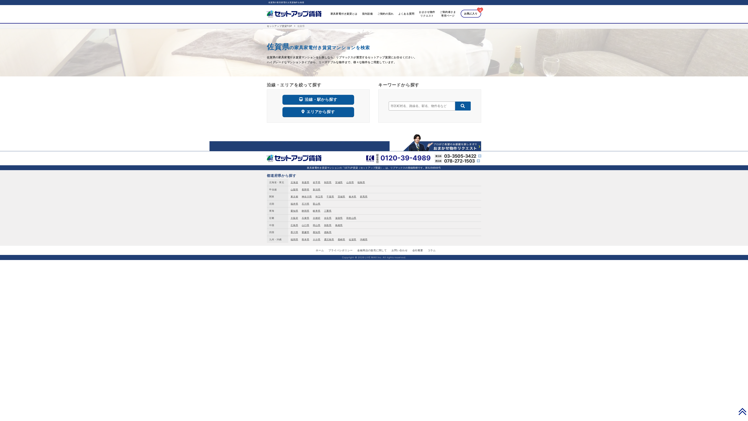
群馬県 (363, 196)
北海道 (294, 182)
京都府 (316, 218)
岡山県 (316, 225)
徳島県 (328, 232)
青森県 (305, 182)
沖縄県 (363, 239)
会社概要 (417, 250)
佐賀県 (352, 239)
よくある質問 (406, 13)
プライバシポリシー (340, 250)
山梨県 (294, 189)
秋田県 (328, 182)
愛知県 (294, 210)
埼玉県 (319, 196)
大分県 (316, 239)
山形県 (350, 182)
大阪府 (294, 218)
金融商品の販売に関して (372, 250)
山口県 (305, 225)
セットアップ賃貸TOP (279, 26)
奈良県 (328, 218)
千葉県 (330, 196)
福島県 (361, 182)
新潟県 (316, 189)
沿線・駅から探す (321, 99)
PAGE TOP (742, 411)
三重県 (328, 210)
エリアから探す (321, 112)
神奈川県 (307, 196)
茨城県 (341, 196)
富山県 (316, 203)
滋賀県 (339, 218)
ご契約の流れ (386, 13)
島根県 (339, 225)
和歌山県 (351, 218)
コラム (432, 250)
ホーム (320, 250)
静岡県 (305, 210)
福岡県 (294, 239)
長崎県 (341, 239)
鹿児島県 (329, 239)
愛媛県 (305, 232)
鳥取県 (328, 225)
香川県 (294, 232)
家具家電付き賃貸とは (344, 13)
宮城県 (339, 182)
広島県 (294, 225)
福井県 (294, 203)
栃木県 (352, 196)
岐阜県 (316, 210)
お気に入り (471, 13)
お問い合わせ (400, 250)
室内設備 (367, 13)
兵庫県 (305, 218)
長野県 (305, 189)
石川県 (305, 203)
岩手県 (316, 182)
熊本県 (305, 239)
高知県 (316, 232)
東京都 (294, 196)
